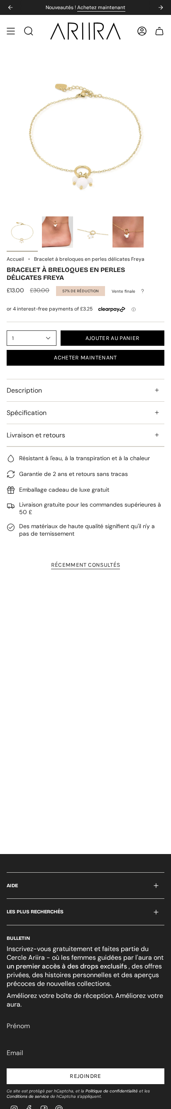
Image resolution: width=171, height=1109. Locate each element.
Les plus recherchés (35, 912)
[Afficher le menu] (10, 31)
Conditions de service (28, 1096)
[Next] (160, 7)
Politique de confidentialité (112, 1091)
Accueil (15, 259)
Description (24, 390)
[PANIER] (159, 31)
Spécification (26, 412)
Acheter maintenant (85, 357)
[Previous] (10, 7)
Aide (12, 885)
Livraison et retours (36, 435)
